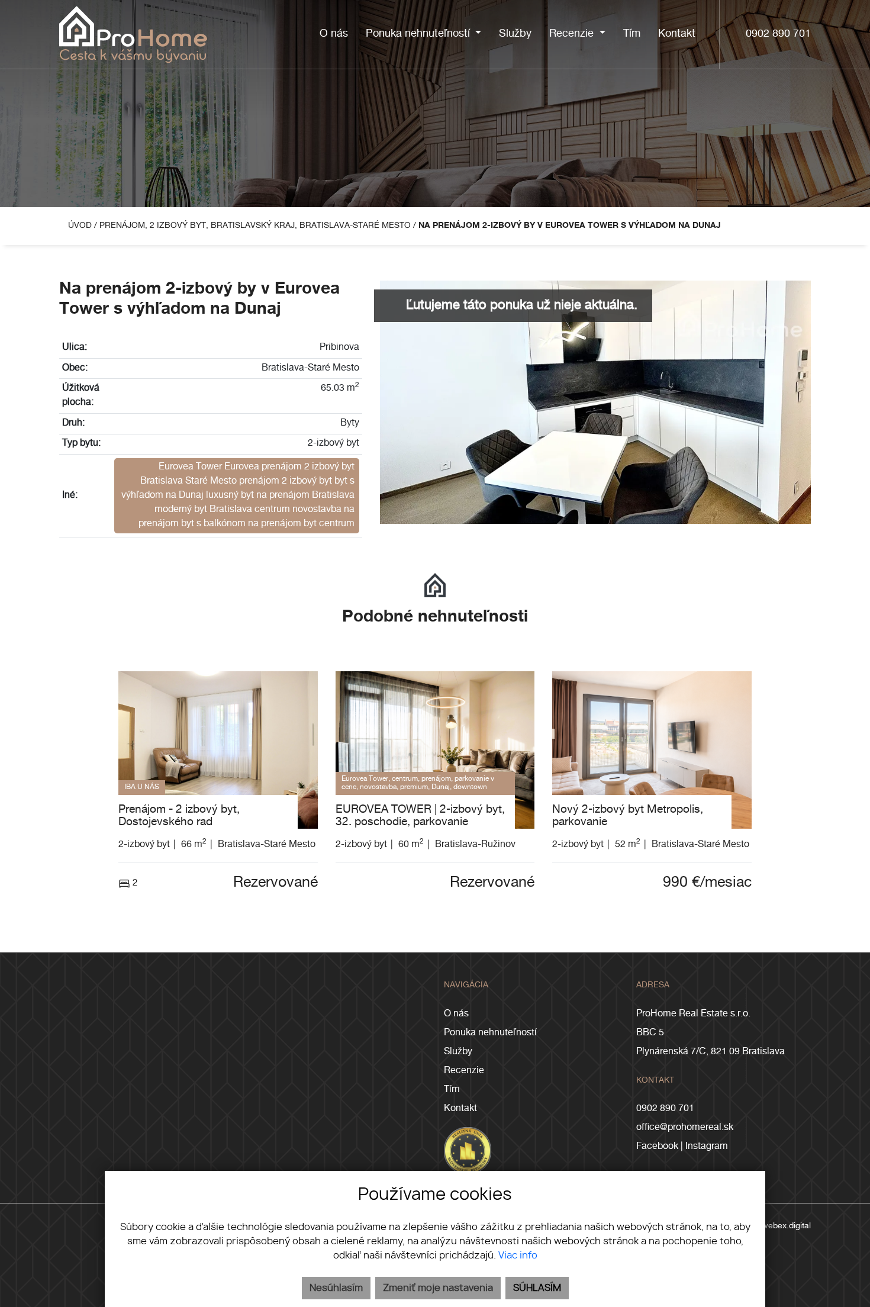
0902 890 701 (778, 34)
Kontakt (460, 1109)
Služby (458, 1052)
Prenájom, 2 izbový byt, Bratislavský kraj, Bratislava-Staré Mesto (256, 226)
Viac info (517, 1255)
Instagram (706, 1147)
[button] (424, 34)
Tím (452, 1090)
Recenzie (464, 1071)
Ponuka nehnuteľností (490, 1033)
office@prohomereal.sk (684, 1128)
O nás (456, 1014)
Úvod (79, 226)
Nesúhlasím (336, 1288)
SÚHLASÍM (537, 1288)
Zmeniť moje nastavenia (438, 1288)
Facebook (657, 1147)
